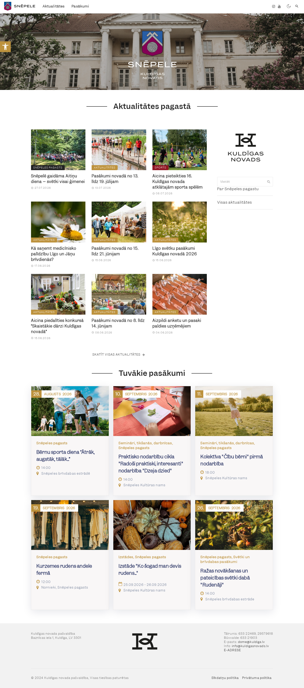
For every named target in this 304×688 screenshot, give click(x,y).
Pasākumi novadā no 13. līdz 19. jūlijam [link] (115, 178)
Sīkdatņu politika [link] (225, 678)
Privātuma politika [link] (257, 678)
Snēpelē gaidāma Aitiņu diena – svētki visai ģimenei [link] (58, 178)
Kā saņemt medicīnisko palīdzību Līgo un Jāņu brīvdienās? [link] (53, 254)
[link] (5, 46)
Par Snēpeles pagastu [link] (238, 188)
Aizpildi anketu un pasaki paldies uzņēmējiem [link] (176, 323)
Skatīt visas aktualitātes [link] (116, 354)
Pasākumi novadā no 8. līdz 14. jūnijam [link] (118, 323)
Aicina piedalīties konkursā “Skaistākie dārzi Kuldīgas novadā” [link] (57, 326)
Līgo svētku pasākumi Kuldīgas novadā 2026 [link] (174, 251)
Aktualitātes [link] (54, 6)
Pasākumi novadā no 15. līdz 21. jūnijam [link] (115, 251)
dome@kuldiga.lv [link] (251, 642)
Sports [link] (160, 167)
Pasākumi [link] (80, 6)
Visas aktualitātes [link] (234, 202)
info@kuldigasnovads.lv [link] (250, 646)
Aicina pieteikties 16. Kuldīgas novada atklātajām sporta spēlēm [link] (177, 181)
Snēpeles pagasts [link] (47, 167)
